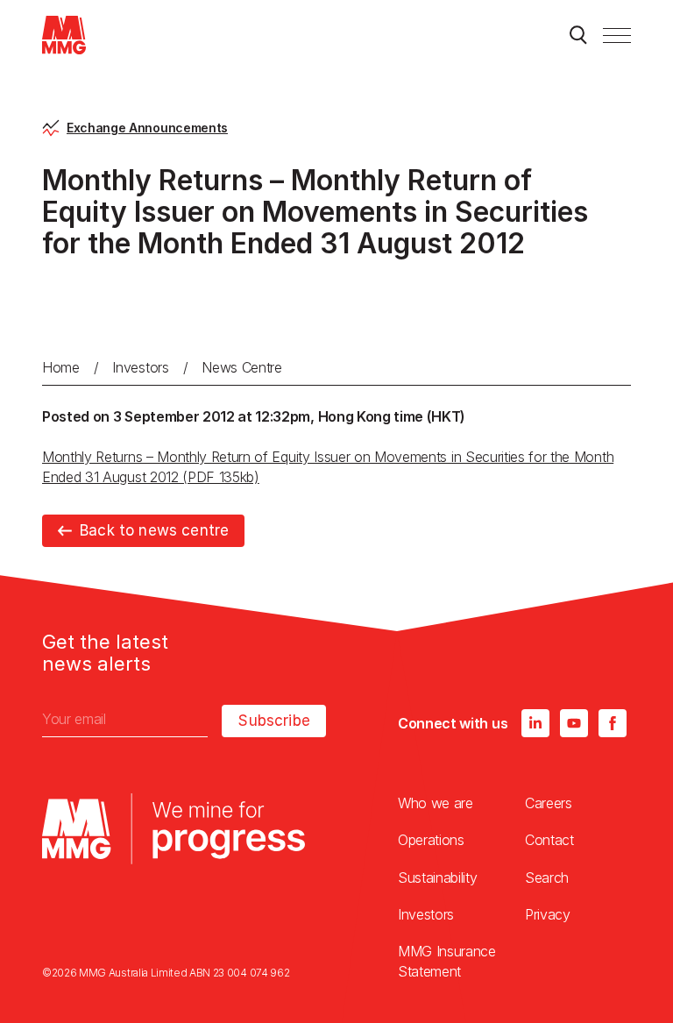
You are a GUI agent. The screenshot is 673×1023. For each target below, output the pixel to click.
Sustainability (438, 877)
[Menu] (617, 35)
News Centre (241, 367)
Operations (431, 840)
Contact (549, 840)
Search (547, 877)
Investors (140, 367)
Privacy (547, 914)
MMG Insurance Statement (447, 960)
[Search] (578, 35)
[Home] (64, 35)
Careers (548, 803)
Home (61, 367)
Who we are (435, 803)
